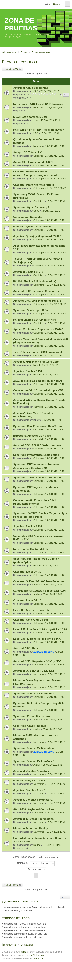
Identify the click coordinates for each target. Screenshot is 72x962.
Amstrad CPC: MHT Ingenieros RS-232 (37, 300)
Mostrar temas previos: (24, 857)
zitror (35, 120)
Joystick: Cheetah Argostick (31, 770)
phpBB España (36, 955)
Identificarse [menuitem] (55, 4)
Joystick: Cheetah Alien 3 (29, 790)
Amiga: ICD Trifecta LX (27, 152)
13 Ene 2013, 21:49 (51, 120)
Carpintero (38, 201)
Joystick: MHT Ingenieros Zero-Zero (36, 361)
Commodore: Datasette (27, 216)
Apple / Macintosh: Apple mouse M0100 (38, 329)
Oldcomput (38, 178)
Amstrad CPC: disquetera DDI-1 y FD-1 (37, 661)
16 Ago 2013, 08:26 (55, 107)
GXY (35, 91)
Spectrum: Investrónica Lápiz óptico (36, 454)
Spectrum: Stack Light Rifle (30, 310)
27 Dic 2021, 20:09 (49, 91)
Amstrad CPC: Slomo (26, 648)
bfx (34, 365)
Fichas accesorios (19, 61)
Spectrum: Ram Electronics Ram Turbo (37, 426)
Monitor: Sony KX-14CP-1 (29, 780)
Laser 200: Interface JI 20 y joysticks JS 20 (40, 629)
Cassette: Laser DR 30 (27, 571)
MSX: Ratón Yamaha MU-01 (30, 116)
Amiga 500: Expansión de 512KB (33, 162)
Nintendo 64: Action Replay (30, 828)
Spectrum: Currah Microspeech (32, 716)
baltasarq (38, 146)
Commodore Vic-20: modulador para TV (38, 390)
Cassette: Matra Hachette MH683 (33, 184)
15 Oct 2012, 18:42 (49, 133)
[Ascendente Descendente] (36, 869)
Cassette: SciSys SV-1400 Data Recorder (38, 581)
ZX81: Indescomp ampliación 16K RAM (37, 380)
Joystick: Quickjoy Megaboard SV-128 (37, 236)
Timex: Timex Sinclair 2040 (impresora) (37, 352)
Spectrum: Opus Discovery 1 (31, 207)
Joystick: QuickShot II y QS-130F (34, 670)
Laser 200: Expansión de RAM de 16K (37, 638)
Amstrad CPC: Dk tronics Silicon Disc (36, 291)
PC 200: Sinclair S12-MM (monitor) (34, 281)
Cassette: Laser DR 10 (27, 600)
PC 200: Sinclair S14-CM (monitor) (34, 319)
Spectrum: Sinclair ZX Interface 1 (33, 761)
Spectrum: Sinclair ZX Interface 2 (33, 693)
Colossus (38, 156)
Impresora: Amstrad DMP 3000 (32, 435)
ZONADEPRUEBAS (43, 652)
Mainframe (38, 552)
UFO (35, 133)
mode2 (36, 845)
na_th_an (38, 107)
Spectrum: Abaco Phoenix (29, 725)
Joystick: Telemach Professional (33, 818)
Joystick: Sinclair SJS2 (27, 526)
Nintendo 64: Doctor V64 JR (30, 549)
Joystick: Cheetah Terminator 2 (33, 799)
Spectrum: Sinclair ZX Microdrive (33, 748)
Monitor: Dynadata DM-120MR (32, 226)
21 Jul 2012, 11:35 (52, 845)
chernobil (38, 407)
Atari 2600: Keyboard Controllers (33, 809)
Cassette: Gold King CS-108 (30, 619)
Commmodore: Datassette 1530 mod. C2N (39, 590)
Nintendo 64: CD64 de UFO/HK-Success (38, 103)
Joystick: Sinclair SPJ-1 (28, 271)
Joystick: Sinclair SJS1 (27, 371)
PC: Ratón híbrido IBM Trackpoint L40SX (38, 129)
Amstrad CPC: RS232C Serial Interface (37, 445)
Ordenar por (23, 863)
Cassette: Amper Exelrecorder (32, 610)
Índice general (9, 945)
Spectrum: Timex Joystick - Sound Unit (38, 477)
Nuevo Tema (11, 69)
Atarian (37, 584)
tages (36, 211)
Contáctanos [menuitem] (27, 945)
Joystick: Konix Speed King (30, 87)
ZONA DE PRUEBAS (21, 24)
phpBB (22, 952)
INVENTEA (38, 958)
